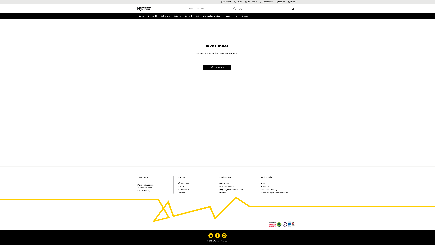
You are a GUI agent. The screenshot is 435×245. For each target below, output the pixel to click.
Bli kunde (222, 193)
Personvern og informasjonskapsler (274, 193)
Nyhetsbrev (265, 186)
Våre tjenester (183, 189)
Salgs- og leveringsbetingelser (231, 189)
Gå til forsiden (217, 67)
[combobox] (215, 8)
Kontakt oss (224, 183)
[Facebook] (217, 235)
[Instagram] (224, 235)
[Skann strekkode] (240, 8)
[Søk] (234, 8)
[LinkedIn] (210, 235)
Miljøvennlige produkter (212, 16)
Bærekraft (182, 193)
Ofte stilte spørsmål (227, 186)
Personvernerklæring (269, 189)
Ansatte (181, 186)
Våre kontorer (183, 183)
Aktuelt (263, 183)
